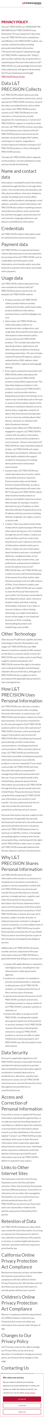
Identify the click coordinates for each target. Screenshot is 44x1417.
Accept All (22, 1399)
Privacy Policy (30, 1393)
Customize (22, 1405)
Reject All (22, 1412)
